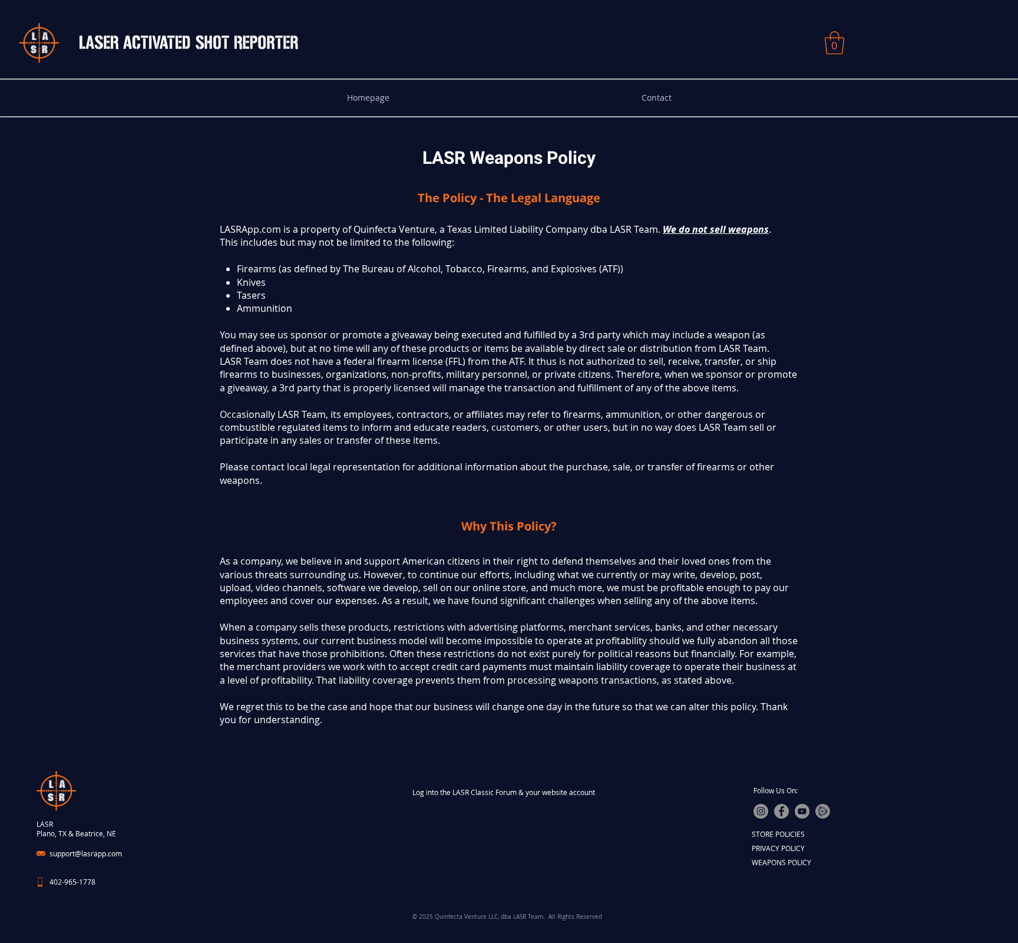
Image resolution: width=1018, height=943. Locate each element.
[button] (834, 42)
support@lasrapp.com (85, 853)
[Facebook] (781, 811)
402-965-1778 (72, 881)
